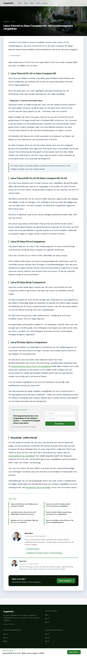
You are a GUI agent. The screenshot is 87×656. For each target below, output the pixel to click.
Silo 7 (13, 22)
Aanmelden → (60, 424)
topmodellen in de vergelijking (21, 456)
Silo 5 (5, 638)
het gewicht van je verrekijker (38, 487)
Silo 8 (47, 638)
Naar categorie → (66, 581)
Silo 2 (26, 3)
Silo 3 (32, 3)
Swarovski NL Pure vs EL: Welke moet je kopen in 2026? (23, 653)
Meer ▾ (45, 3)
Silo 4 (38, 3)
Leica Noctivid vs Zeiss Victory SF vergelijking (30, 366)
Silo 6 (5, 641)
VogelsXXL (8, 3)
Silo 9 (47, 641)
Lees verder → (74, 652)
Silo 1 (19, 3)
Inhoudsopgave (14, 55)
